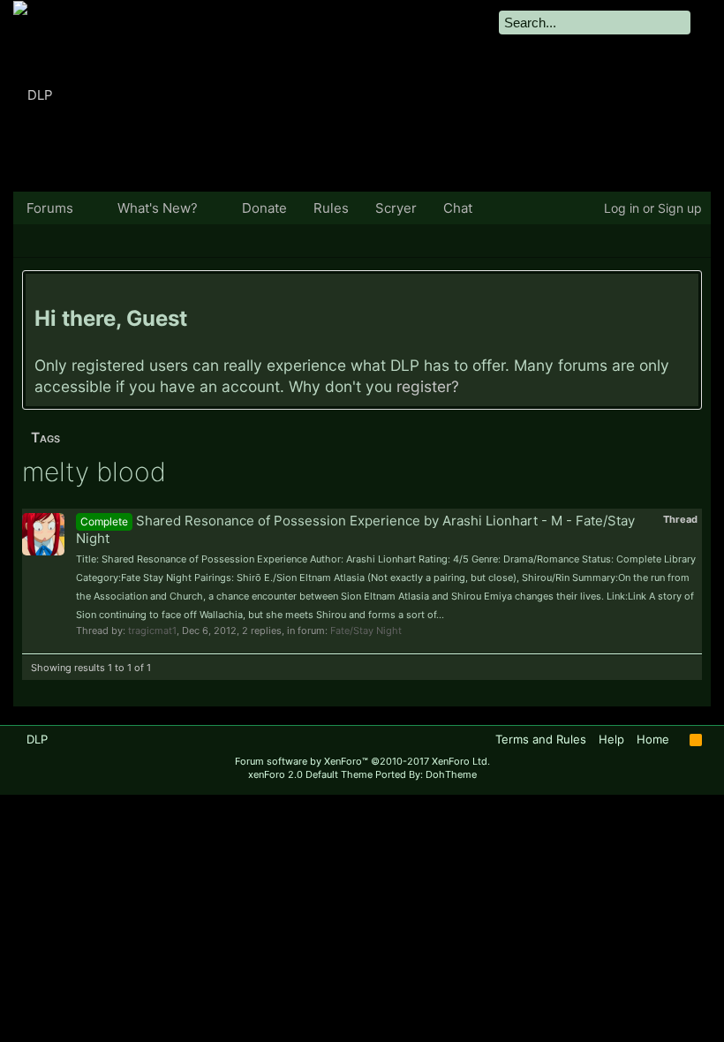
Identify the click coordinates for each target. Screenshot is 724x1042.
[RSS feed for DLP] (696, 740)
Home (653, 739)
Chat (457, 208)
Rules (331, 208)
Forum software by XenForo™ (362, 761)
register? (427, 386)
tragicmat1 (152, 630)
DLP (37, 739)
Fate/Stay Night (366, 630)
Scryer (396, 208)
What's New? (157, 208)
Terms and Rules (540, 739)
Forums (49, 208)
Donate (264, 208)
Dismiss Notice (687, 291)
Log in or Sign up (653, 207)
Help (611, 739)
